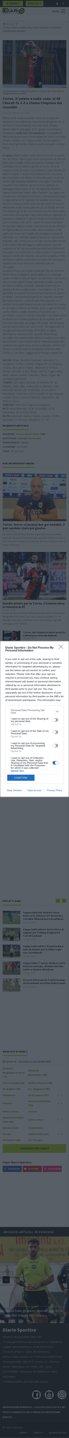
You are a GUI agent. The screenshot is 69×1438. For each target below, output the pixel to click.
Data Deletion (14, 790)
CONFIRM (20, 777)
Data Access (34, 790)
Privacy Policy (54, 790)
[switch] (55, 720)
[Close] (62, 648)
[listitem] (34, 711)
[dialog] (34, 719)
